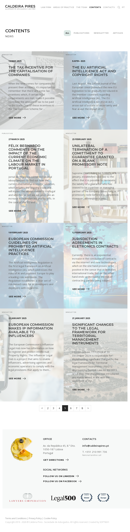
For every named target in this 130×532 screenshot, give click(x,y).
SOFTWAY (104, 522)
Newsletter (101, 33)
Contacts (109, 7)
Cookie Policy (50, 518)
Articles (118, 33)
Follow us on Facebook (60, 481)
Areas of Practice (63, 7)
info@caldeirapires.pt (95, 445)
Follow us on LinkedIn (59, 476)
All (67, 33)
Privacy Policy (35, 518)
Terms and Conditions (16, 518)
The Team (81, 7)
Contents (95, 7)
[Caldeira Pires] (20, 7)
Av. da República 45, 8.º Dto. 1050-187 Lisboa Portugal (59, 449)
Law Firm (46, 7)
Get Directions (54, 460)
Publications (81, 33)
